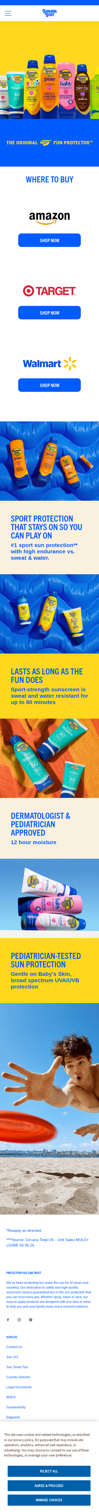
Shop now (49, 240)
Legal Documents (19, 1387)
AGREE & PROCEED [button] (49, 1485)
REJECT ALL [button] (49, 1471)
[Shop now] (49, 206)
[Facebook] (8, 1319)
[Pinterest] (30, 1319)
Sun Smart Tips (17, 1367)
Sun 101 (12, 1357)
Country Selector (18, 1377)
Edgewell (13, 1417)
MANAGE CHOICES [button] (49, 1500)
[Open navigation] (8, 13)
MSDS (11, 1397)
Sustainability (16, 1407)
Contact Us (14, 1347)
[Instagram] (19, 1319)
